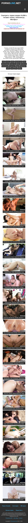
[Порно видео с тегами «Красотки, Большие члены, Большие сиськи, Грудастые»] (14, 401)
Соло (22, 272)
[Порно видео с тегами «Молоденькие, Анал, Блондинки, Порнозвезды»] (14, 371)
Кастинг (22, 135)
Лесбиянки (16, 211)
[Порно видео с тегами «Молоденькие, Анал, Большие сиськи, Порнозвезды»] (14, 234)
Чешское (11, 196)
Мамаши (19, 68)
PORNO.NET (11, 3)
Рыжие (5, 454)
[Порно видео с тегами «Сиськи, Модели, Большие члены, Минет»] (14, 174)
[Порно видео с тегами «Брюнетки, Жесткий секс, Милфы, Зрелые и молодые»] (14, 310)
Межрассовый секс (17, 393)
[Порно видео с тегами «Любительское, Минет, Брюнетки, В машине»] (14, 250)
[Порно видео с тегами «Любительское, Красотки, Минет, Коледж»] (14, 98)
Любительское (8, 105)
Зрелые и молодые (23, 317)
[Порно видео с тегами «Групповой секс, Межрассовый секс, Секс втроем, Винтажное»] (14, 432)
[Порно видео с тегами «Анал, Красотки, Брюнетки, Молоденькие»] (14, 219)
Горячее (8, 68)
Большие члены (7, 135)
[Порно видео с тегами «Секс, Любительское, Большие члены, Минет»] (14, 416)
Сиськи (6, 181)
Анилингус (8, 61)
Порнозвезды (24, 241)
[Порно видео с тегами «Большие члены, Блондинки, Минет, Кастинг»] (14, 128)
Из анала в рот (12, 66)
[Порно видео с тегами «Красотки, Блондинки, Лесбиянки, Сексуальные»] (14, 356)
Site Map (16, 518)
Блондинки (14, 135)
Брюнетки (11, 211)
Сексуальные (22, 363)
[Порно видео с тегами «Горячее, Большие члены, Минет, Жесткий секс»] (14, 492)
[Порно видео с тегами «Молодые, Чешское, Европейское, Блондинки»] (14, 189)
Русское (12, 120)
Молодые (20, 90)
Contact (20, 518)
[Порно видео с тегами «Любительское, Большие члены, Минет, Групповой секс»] (14, 159)
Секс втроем (22, 439)
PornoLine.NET (9, 518)
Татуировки (16, 150)
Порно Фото (19, 510)
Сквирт (23, 484)
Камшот (8, 90)
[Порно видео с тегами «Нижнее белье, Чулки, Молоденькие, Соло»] (14, 265)
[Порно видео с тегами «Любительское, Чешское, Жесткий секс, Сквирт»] (14, 477)
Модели (10, 181)
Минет (18, 105)
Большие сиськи (16, 241)
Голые (22, 120)
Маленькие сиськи (18, 61)
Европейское (7, 120)
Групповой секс (7, 439)
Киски (21, 150)
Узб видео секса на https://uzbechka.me (14, 25)
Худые (12, 90)
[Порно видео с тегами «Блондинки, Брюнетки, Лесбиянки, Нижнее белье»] (14, 204)
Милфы (12, 61)
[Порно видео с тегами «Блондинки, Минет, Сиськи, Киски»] (14, 341)
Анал (3, 61)
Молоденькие (18, 120)
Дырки (17, 66)
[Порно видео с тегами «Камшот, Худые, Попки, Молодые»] (14, 83)
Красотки (14, 105)
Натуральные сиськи (20, 454)
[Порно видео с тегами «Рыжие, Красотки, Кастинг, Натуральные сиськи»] (14, 447)
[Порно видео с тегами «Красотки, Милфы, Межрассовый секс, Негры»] (14, 386)
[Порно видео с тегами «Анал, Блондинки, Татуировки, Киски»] (14, 143)
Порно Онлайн (6, 506)
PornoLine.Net (14, 521)
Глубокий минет (23, 66)
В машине (22, 257)
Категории (15, 506)
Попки (24, 61)
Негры (12, 68)
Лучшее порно (9, 510)
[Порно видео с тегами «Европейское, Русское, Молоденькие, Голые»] (14, 113)
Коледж (21, 105)
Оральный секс (5, 66)
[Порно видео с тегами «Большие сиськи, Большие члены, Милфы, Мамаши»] (14, 462)
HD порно (23, 506)
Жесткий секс (11, 317)
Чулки (16, 68)
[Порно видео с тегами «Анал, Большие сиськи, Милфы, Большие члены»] (14, 325)
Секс (5, 423)
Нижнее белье (22, 211)
